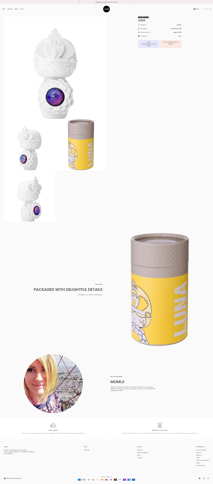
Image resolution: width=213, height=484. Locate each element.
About (17, 9)
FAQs (197, 458)
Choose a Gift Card (101, 2)
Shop (3, 9)
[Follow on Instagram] (204, 478)
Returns (198, 455)
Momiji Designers (142, 452)
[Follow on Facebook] (199, 478)
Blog (22, 9)
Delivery (198, 452)
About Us (140, 450)
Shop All (86, 450)
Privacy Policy (200, 465)
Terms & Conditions (202, 460)
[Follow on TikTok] (208, 478)
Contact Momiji (201, 450)
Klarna (198, 463)
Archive (10, 9)
